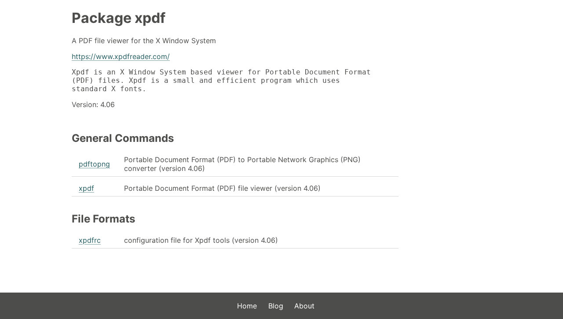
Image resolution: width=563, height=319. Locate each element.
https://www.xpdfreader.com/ (121, 56)
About (304, 305)
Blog (275, 305)
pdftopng (94, 164)
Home (247, 305)
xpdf (86, 188)
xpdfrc (90, 240)
